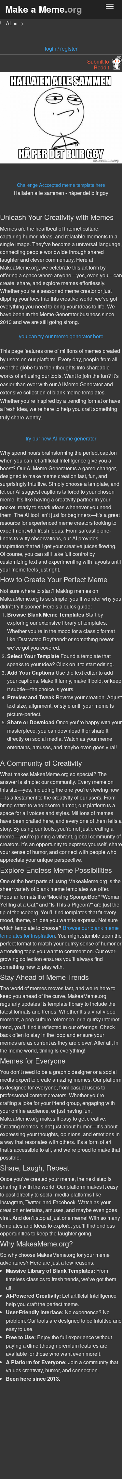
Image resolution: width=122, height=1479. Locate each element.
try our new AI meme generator (61, 438)
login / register (61, 48)
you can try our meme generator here (61, 336)
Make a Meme (43, 9)
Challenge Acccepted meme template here (61, 184)
